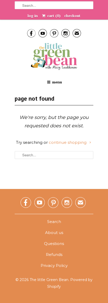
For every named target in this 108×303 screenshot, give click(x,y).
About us (54, 232)
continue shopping (68, 142)
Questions (54, 243)
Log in (33, 15)
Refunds (54, 254)
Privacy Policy (54, 265)
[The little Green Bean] (54, 57)
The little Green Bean (49, 279)
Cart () (53, 15)
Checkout (72, 15)
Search (54, 221)
